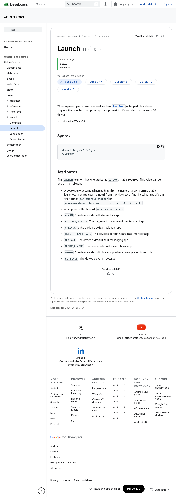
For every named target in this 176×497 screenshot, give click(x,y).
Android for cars (98, 409)
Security (54, 402)
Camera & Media (76, 408)
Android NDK (141, 422)
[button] (22, 62)
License (66, 480)
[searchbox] (23, 29)
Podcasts (55, 424)
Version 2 (146, 82)
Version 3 (121, 82)
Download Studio (139, 415)
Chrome (54, 451)
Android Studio (149, 4)
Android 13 (119, 406)
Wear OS (97, 393)
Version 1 (68, 89)
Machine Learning (76, 392)
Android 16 (119, 390)
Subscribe (134, 488)
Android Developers (67, 36)
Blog (52, 418)
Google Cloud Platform (63, 462)
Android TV (98, 415)
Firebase (55, 457)
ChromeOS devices (98, 401)
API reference (14, 17)
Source (54, 407)
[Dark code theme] (158, 146)
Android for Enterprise (56, 395)
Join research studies (162, 414)
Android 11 (119, 417)
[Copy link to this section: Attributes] (80, 172)
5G (73, 420)
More (39, 4)
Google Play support (161, 405)
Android (54, 388)
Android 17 (119, 384)
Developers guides (140, 401)
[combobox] (82, 4)
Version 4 (96, 82)
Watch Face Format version (70, 76)
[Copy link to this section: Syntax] (73, 136)
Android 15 (119, 395)
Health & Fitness (75, 400)
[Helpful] (157, 36)
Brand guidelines (83, 480)
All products (57, 468)
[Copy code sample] (163, 146)
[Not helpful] (162, 36)
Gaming (75, 384)
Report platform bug (162, 386)
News (53, 413)
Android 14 (119, 401)
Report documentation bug (163, 396)
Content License (145, 298)
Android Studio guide (142, 393)
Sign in (168, 4)
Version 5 (71, 82)
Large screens (100, 388)
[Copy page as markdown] (95, 49)
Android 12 (119, 412)
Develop (86, 36)
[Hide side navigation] (41, 490)
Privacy (75, 415)
